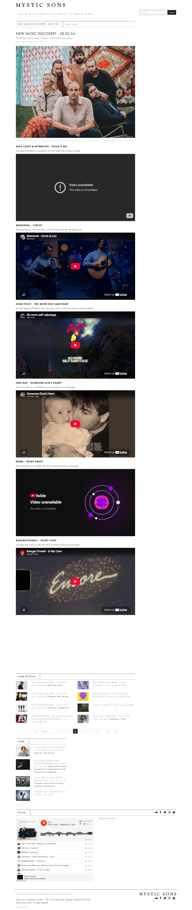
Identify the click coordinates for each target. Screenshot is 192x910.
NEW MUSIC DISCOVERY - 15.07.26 (48, 705)
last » (115, 731)
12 (97, 731)
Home (21, 14)
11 (91, 731)
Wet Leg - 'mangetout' (51, 791)
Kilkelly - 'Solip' (101, 705)
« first (36, 731)
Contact (88, 14)
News (31, 14)
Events (77, 14)
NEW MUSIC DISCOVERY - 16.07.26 (48, 693)
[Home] (40, 5)
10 (85, 731)
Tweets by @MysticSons (107, 818)
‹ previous (44, 731)
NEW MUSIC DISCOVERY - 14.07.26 (110, 716)
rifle (25, 907)
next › (108, 731)
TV (68, 14)
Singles (74, 24)
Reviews (43, 14)
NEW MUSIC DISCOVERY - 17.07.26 (48, 682)
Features (57, 14)
